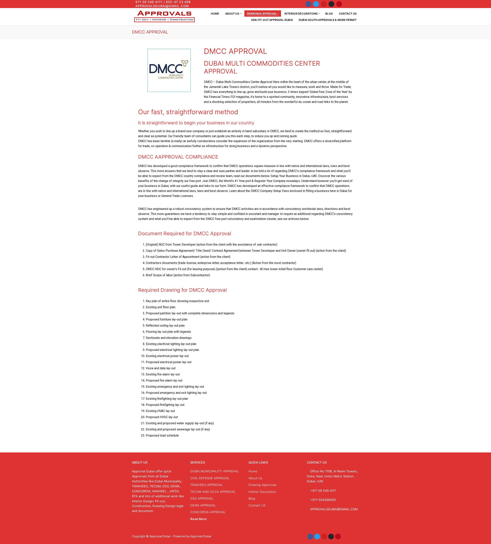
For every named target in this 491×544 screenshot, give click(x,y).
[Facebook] (308, 4)
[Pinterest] (339, 4)
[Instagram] (331, 4)
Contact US (257, 505)
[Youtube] (324, 4)
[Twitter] (316, 4)
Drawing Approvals (262, 485)
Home (253, 471)
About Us (255, 478)
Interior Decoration (262, 492)
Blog (252, 498)
